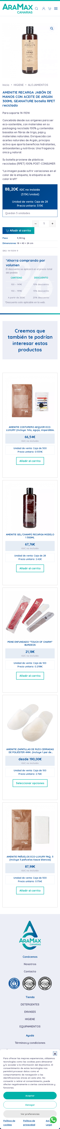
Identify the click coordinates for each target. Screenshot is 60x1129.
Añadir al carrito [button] (30, 461)
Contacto (30, 971)
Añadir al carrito (20, 230)
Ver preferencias (30, 1114)
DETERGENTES (30, 1004)
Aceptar (30, 1095)
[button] (55, 1053)
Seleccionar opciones (30, 783)
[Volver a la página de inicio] (17, 8)
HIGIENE (30, 1019)
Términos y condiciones (30, 1042)
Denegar (30, 1104)
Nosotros (30, 964)
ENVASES (30, 1011)
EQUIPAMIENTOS (30, 1026)
